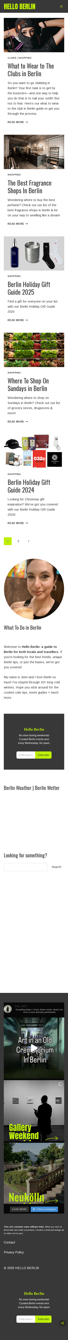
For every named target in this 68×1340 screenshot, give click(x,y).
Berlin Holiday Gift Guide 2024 (29, 485)
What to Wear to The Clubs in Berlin (31, 69)
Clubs (12, 58)
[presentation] (34, 35)
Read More (18, 122)
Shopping (25, 58)
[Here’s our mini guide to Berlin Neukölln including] (34, 1173)
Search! (56, 867)
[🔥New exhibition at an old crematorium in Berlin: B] (34, 1048)
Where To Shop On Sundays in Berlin (28, 384)
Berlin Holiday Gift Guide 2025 (29, 288)
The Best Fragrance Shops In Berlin (30, 186)
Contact (9, 1242)
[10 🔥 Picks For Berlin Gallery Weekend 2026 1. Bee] (34, 1110)
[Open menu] (61, 6)
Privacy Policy (14, 1252)
